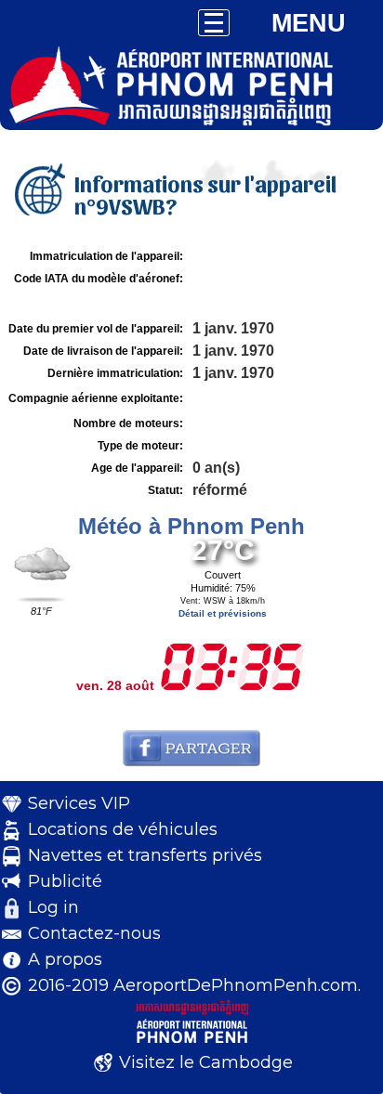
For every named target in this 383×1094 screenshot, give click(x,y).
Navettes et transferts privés (145, 855)
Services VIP (79, 803)
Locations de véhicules (123, 829)
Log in (53, 907)
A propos (65, 959)
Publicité (65, 881)
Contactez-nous (94, 933)
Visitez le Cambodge (206, 1062)
